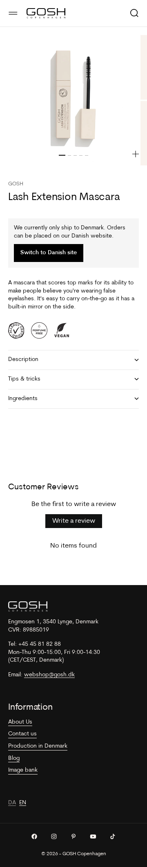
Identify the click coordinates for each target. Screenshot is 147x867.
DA (12, 803)
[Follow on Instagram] (54, 836)
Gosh (15, 184)
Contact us (22, 734)
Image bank (23, 770)
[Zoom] (135, 154)
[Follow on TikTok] (112, 836)
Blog (14, 758)
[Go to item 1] (62, 155)
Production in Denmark (37, 746)
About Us (20, 722)
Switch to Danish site (48, 253)
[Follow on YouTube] (93, 836)
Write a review (73, 521)
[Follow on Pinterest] (73, 836)
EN (22, 803)
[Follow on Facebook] (34, 836)
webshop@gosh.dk (49, 675)
